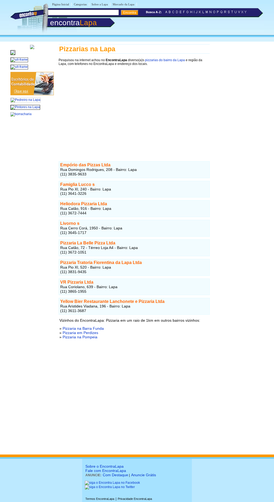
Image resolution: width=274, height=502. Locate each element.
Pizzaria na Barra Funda (83, 328)
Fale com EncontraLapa (105, 470)
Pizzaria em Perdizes (80, 333)
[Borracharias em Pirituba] (21, 114)
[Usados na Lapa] (12, 55)
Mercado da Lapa (123, 4)
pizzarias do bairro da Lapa (165, 60)
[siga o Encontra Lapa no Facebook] (112, 483)
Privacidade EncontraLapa (135, 498)
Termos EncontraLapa (99, 498)
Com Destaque (115, 475)
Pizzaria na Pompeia (80, 337)
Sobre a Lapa (100, 4)
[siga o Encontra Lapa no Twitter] (110, 487)
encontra (73, 23)
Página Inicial (60, 4)
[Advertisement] (134, 106)
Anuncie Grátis (143, 475)
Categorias (80, 4)
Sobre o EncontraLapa (104, 466)
